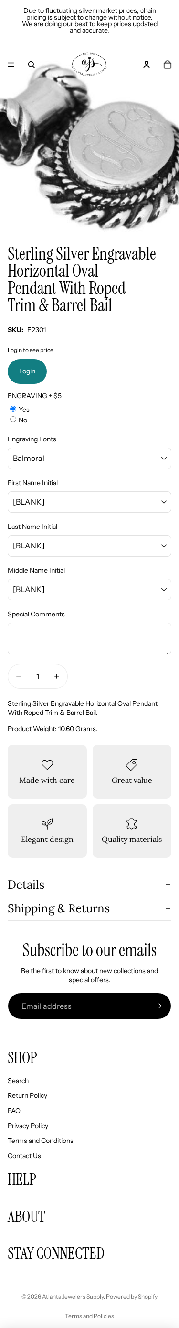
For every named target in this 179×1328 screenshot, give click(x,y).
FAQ (14, 1110)
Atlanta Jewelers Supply (73, 1296)
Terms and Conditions (41, 1140)
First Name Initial (33, 482)
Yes (24, 409)
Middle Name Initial (36, 570)
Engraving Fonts (32, 439)
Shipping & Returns (59, 908)
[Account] (146, 64)
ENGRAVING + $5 (35, 395)
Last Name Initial (32, 526)
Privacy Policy (28, 1126)
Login (27, 371)
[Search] (31, 64)
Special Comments (36, 614)
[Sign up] (158, 1006)
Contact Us (24, 1156)
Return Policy (27, 1095)
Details (26, 884)
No (23, 420)
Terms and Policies (89, 1315)
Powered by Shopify (132, 1296)
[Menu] (11, 65)
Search (18, 1080)
